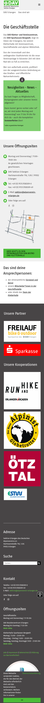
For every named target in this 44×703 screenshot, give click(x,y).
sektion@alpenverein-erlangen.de (23, 591)
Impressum (13, 652)
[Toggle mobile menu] (39, 4)
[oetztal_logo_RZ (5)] (22, 452)
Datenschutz (24, 652)
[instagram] (13, 206)
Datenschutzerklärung (31, 673)
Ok (22, 700)
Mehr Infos (7, 628)
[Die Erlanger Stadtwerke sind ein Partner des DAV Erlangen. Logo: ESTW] (15, 489)
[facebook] (9, 206)
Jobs (5, 652)
